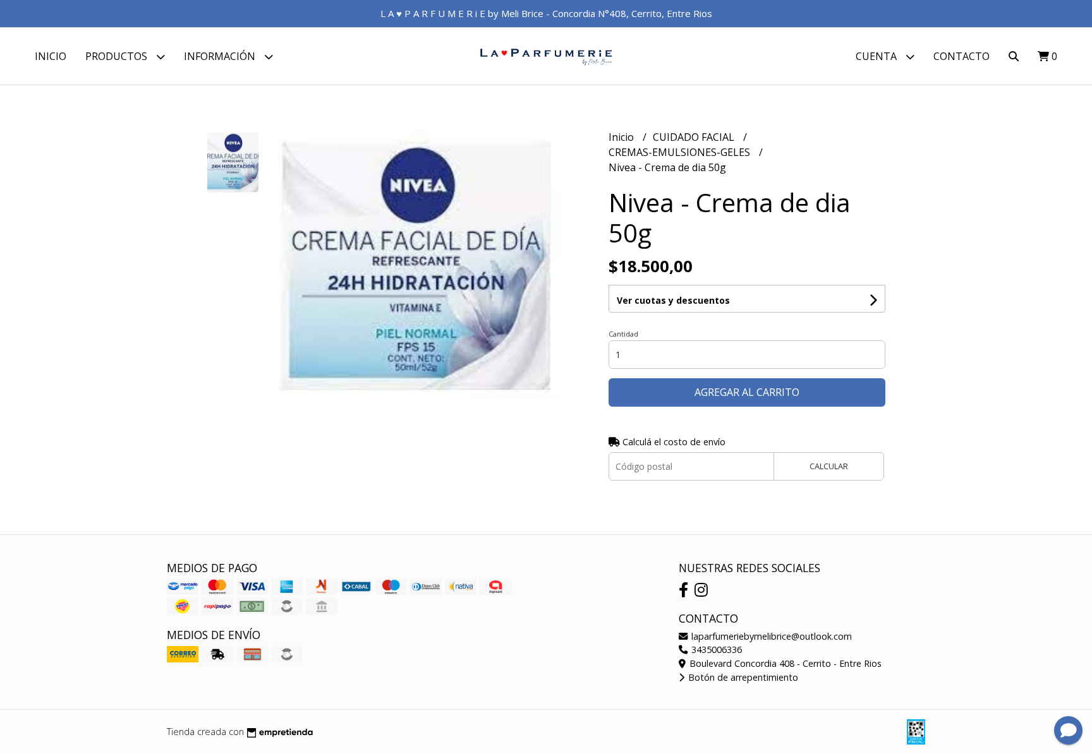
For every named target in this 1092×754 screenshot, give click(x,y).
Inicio (50, 56)
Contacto (961, 56)
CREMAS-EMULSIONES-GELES (681, 152)
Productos (117, 56)
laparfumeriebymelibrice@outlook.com (770, 636)
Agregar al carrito (747, 392)
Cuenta (877, 56)
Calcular (829, 466)
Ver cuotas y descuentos (673, 300)
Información (221, 56)
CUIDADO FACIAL (695, 137)
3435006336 (715, 649)
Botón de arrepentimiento (742, 677)
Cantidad (623, 333)
